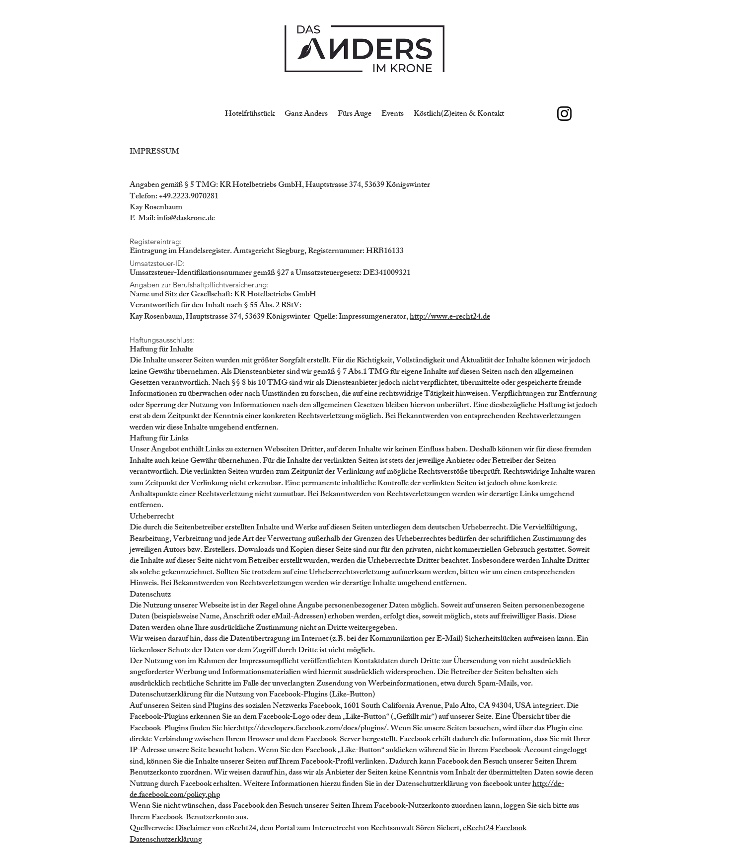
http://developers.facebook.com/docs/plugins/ (312, 729)
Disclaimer (193, 829)
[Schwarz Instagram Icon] (564, 113)
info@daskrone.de (186, 219)
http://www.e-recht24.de (450, 317)
